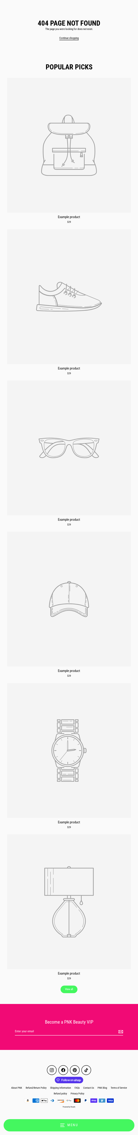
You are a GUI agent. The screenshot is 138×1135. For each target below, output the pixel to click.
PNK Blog (102, 1087)
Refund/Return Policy (36, 1087)
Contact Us (88, 1087)
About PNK (16, 1087)
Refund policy (60, 1093)
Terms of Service (119, 1087)
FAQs (77, 1087)
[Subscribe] (120, 1032)
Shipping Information (60, 1087)
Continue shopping (69, 38)
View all (69, 989)
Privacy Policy (77, 1093)
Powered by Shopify (69, 1107)
